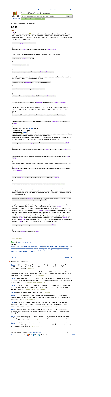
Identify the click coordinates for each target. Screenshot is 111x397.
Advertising (38, 332)
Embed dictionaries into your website (59, 10)
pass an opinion (30, 249)
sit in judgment (67, 249)
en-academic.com (15, 18)
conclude (13, 249)
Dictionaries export (15, 334)
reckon (18, 248)
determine (66, 248)
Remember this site (43, 10)
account (22, 248)
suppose (39, 248)
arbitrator (46, 246)
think (70, 246)
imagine (44, 248)
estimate (20, 251)
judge (13, 265)
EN (70, 10)
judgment (67, 257)
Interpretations (40, 19)
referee (56, 246)
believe (31, 248)
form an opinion (21, 249)
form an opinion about (29, 251)
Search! (69, 16)
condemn (24, 246)
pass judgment (40, 249)
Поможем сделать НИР (25, 242)
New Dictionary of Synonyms (28, 19)
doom (19, 246)
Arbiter (41, 246)
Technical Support (32, 332)
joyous (15, 257)
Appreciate (14, 251)
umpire (52, 246)
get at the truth (48, 249)
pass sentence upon (33, 246)
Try (16, 246)
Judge (13, 271)
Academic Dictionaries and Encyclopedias (35, 13)
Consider (61, 246)
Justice (13, 246)
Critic (49, 248)
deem (27, 248)
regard (66, 246)
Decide (60, 248)
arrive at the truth (58, 249)
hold (35, 248)
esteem (13, 248)
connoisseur (54, 248)
